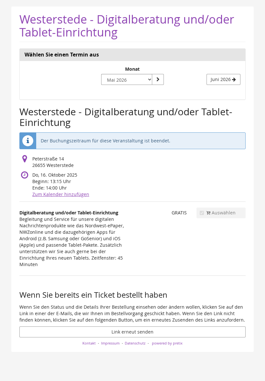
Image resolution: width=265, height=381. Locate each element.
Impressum (110, 343)
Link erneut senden (132, 332)
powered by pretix (167, 343)
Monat (132, 69)
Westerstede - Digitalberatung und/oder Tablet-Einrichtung (126, 25)
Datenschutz (135, 343)
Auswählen (223, 213)
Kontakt (89, 343)
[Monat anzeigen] (158, 79)
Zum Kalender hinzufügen (60, 194)
